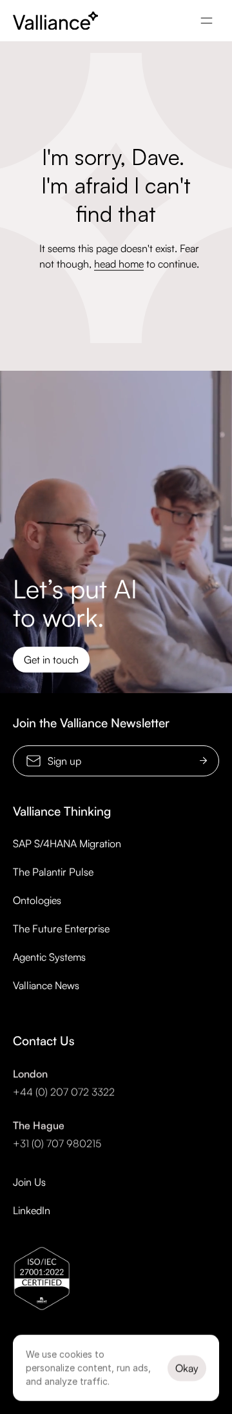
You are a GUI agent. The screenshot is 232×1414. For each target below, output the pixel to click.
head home (119, 263)
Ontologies (37, 900)
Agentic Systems (49, 956)
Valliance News (46, 985)
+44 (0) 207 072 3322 (64, 1091)
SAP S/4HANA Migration (67, 843)
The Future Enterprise (61, 928)
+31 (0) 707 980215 (57, 1143)
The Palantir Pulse (53, 871)
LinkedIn (31, 1210)
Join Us (29, 1181)
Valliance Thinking (62, 811)
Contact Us (44, 1040)
